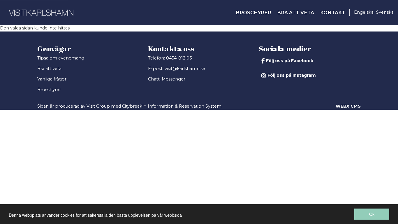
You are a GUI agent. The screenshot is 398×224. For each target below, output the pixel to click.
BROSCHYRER (253, 12)
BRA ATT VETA (295, 12)
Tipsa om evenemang (60, 58)
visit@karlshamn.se (185, 68)
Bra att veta (49, 68)
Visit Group (98, 106)
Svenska (385, 12)
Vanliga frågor (51, 79)
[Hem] (41, 12)
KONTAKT (332, 12)
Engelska (364, 12)
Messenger (173, 79)
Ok (371, 214)
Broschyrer (49, 89)
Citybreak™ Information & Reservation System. (172, 106)
